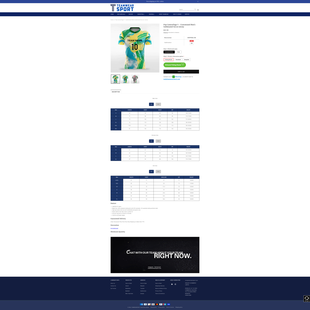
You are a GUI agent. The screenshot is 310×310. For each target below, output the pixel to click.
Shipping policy (179, 307)
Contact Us (113, 285)
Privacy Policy (158, 291)
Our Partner (113, 288)
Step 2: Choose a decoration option (173, 56)
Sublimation (143, 291)
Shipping (165, 32)
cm (151, 104)
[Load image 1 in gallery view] (115, 79)
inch (158, 104)
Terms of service (170, 307)
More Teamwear (129, 293)
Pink (178, 52)
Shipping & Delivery (160, 285)
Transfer (142, 288)
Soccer (127, 285)
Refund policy (154, 307)
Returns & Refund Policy (161, 288)
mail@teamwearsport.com (171, 79)
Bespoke (142, 285)
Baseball (128, 291)
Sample (142, 293)
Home (112, 19)
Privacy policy (161, 307)
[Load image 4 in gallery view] (135, 79)
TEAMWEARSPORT (135, 307)
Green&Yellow (169, 52)
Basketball (128, 288)
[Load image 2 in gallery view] (125, 79)
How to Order (129, 283)
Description (116, 91)
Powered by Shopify (144, 307)
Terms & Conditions (160, 293)
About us (113, 283)
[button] (198, 10)
